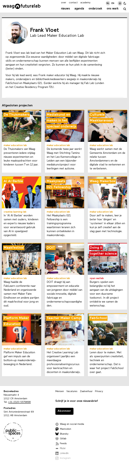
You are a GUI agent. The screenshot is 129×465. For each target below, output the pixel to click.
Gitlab (63, 438)
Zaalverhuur (86, 391)
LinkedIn (64, 453)
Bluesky (64, 434)
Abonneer (64, 411)
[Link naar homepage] (21, 6)
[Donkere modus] (125, 3)
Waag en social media (72, 424)
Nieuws (65, 8)
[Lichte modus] (120, 3)
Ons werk (113, 8)
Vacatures (71, 391)
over (63, 2)
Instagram (65, 458)
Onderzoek (95, 8)
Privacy (99, 391)
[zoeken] (124, 9)
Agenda (79, 8)
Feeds (63, 443)
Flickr (63, 448)
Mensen (59, 391)
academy (85, 2)
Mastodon (65, 429)
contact (73, 2)
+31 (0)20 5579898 (19, 402)
